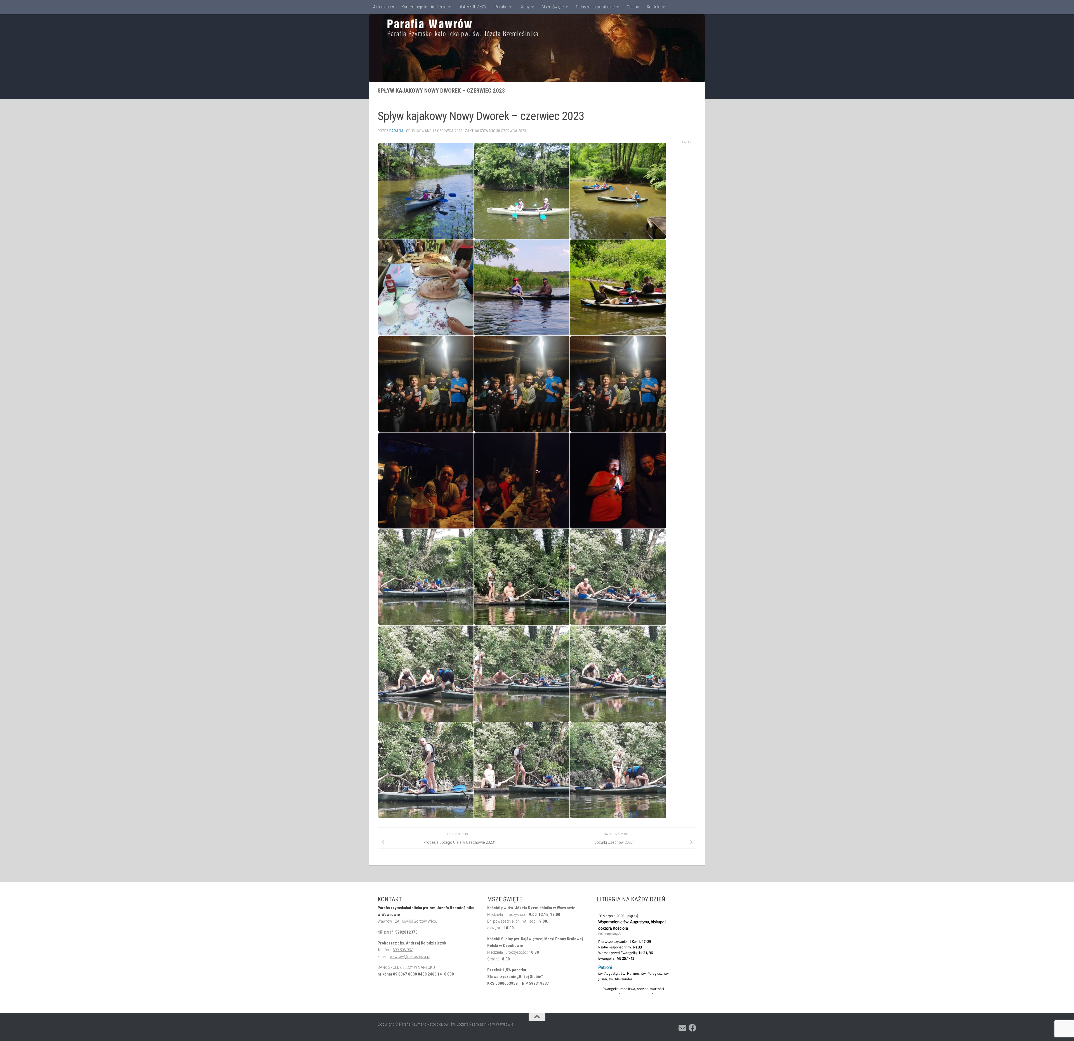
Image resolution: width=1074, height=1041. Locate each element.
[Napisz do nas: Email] (682, 1028)
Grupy (524, 7)
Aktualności (383, 7)
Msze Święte (553, 7)
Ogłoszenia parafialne (595, 7)
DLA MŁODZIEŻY (472, 7)
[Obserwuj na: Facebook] (692, 1028)
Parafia (500, 7)
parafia (396, 131)
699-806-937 (403, 949)
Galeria (633, 7)
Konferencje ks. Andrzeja (424, 7)
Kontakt (654, 7)
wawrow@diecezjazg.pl (410, 956)
